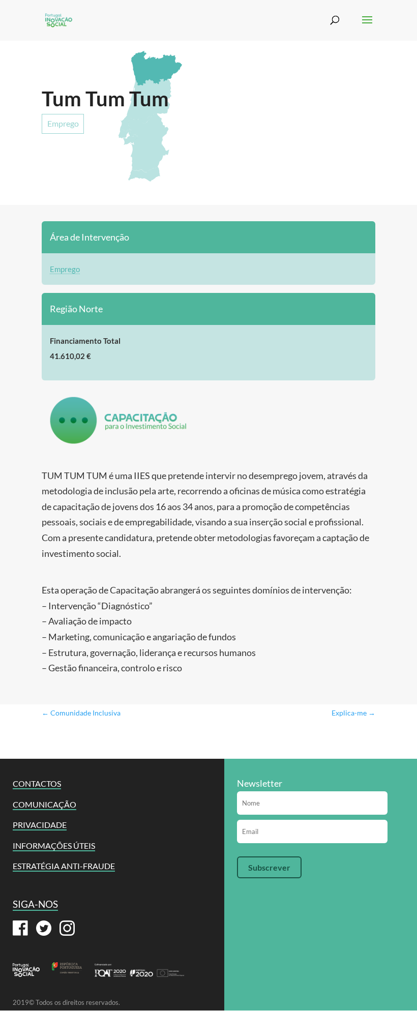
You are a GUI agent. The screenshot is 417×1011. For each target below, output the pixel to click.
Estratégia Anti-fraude (64, 866)
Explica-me (353, 712)
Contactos (37, 783)
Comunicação (44, 804)
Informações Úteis (54, 845)
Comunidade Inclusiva (81, 712)
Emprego (63, 123)
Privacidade (40, 824)
